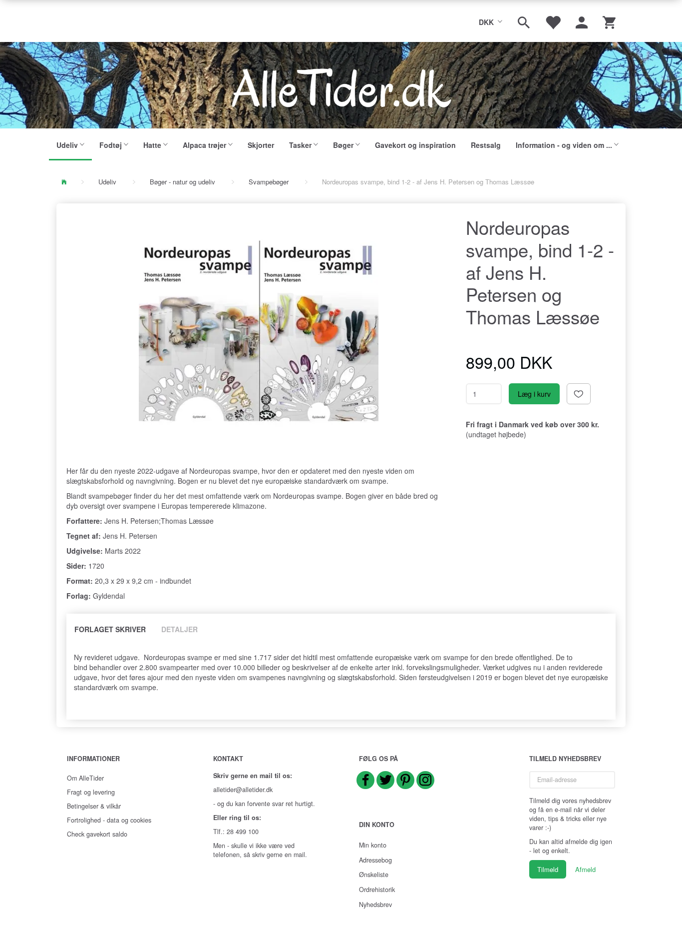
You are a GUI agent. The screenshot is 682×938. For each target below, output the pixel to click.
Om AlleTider (85, 778)
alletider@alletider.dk (243, 789)
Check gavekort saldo (97, 834)
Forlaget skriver (110, 629)
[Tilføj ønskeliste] (579, 393)
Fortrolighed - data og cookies (109, 820)
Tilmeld (547, 869)
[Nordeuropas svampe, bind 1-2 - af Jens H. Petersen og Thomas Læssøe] (258, 331)
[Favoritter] (552, 21)
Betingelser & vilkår (94, 806)
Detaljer (179, 629)
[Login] (581, 21)
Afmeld (585, 869)
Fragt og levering (91, 792)
